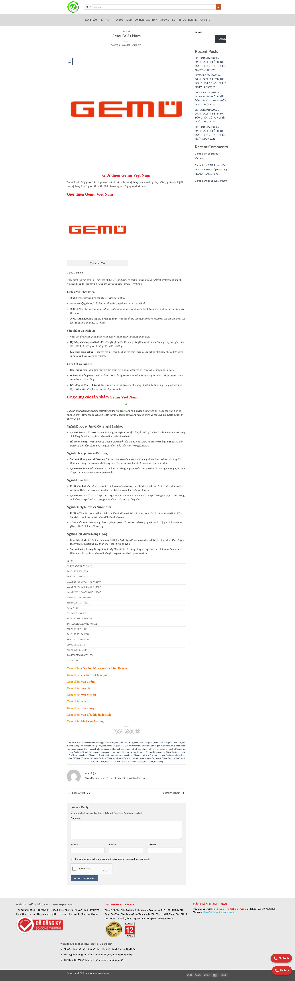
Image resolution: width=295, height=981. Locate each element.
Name (74, 844)
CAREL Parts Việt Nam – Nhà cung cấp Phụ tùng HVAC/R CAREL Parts (211, 169)
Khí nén (105, 19)
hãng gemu (158, 752)
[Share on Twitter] (120, 731)
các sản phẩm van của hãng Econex (104, 668)
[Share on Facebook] (115, 731)
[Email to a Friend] (126, 731)
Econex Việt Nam (81, 792)
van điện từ (118, 761)
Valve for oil (112, 758)
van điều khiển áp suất (133, 761)
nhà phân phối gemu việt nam (110, 755)
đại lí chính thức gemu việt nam (167, 742)
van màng (158, 761)
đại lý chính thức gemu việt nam (156, 745)
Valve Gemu (167, 758)
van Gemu (148, 761)
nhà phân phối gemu (87, 755)
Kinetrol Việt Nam (171, 792)
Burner (139, 19)
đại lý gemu (86, 749)
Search (198, 32)
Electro (115, 749)
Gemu (91, 752)
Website (152, 844)
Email (112, 844)
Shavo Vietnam (219, 180)
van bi (91, 761)
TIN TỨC (181, 19)
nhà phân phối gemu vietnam (136, 755)
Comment (76, 818)
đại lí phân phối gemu (111, 745)
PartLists (204, 19)
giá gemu (148, 752)
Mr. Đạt (137, 45)
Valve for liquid (100, 758)
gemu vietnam (137, 752)
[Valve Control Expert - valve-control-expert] (73, 7)
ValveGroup (179, 758)
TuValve (76, 758)
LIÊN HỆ (192, 19)
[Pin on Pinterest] (131, 731)
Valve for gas (87, 758)
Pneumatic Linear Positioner (162, 755)
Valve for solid (125, 758)
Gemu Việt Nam (123, 752)
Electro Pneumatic (127, 749)
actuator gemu (112, 742)
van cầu (108, 761)
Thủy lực (117, 19)
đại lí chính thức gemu (143, 742)
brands (126, 31)
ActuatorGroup (126, 742)
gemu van (110, 752)
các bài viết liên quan (95, 675)
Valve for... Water (154, 758)
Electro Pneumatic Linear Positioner (152, 749)
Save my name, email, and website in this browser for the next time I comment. (112, 859)
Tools (129, 19)
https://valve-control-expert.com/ (218, 912)
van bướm (99, 761)
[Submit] (218, 7)
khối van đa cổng (171, 752)
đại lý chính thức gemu (131, 745)
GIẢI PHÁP (151, 19)
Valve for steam (139, 758)
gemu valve (100, 752)
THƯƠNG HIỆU (167, 19)
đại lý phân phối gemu (101, 749)
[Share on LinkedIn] (137, 731)
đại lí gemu (96, 745)
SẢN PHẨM (91, 19)
